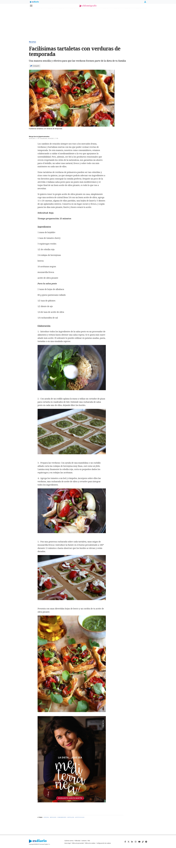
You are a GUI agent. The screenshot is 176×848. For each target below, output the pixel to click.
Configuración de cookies (103, 843)
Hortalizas (70, 817)
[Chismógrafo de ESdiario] (88, 6)
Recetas (32, 42)
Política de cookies (90, 843)
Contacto (84, 840)
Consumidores (61, 817)
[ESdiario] (34, 2)
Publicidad (77, 840)
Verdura (46, 817)
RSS (89, 840)
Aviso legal (67, 843)
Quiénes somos (69, 840)
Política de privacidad (78, 843)
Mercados (53, 817)
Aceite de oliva (79, 817)
